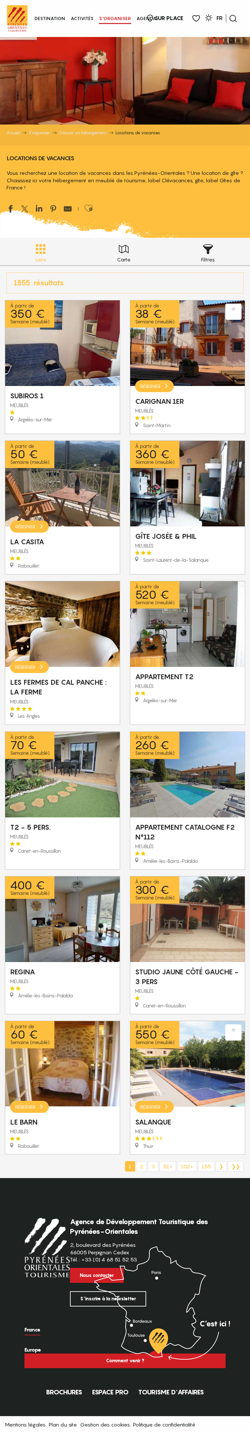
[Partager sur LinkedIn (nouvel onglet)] (39, 209)
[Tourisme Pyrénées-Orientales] (17, 17)
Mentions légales (25, 1424)
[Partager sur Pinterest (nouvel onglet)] (53, 209)
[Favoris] (196, 18)
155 (206, 1166)
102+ (187, 1166)
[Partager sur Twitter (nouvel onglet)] (25, 209)
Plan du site (63, 1424)
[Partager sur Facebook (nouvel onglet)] (10, 209)
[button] (233, 18)
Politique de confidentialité (164, 1424)
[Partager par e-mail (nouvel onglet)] (68, 209)
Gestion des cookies (105, 1424)
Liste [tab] (40, 259)
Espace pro (110, 1392)
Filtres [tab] (208, 259)
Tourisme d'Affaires (171, 1392)
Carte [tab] (124, 259)
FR (219, 18)
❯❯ (235, 1166)
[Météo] (208, 19)
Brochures (64, 1392)
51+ (168, 1166)
